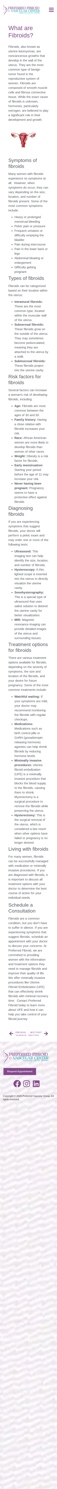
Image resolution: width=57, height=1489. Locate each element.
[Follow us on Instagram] (26, 1083)
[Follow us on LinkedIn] (36, 1083)
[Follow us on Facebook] (17, 1083)
